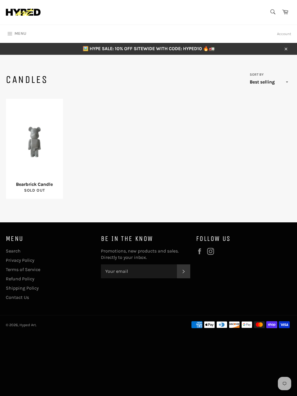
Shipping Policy (22, 288)
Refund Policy (20, 278)
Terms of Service (23, 269)
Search (13, 251)
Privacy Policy (20, 260)
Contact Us (17, 297)
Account (284, 34)
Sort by (257, 74)
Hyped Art (27, 325)
